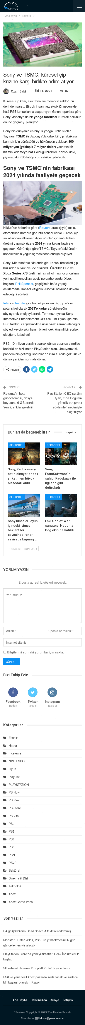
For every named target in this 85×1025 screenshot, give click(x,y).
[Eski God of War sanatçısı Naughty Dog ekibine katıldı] (61, 505)
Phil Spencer (24, 283)
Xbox (12, 894)
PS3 (11, 831)
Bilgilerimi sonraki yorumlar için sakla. (35, 652)
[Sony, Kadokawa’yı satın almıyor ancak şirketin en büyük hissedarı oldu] (24, 453)
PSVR (13, 862)
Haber (13, 745)
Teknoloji (15, 886)
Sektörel (16, 445)
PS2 (11, 823)
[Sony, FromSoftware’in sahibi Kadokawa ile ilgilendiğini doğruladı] (61, 453)
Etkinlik (13, 737)
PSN (12, 855)
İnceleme (15, 753)
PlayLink (14, 777)
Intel (6, 303)
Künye (55, 1000)
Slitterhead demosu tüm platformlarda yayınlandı (36, 968)
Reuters (45, 227)
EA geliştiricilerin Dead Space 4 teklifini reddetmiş (37, 931)
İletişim (68, 1000)
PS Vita (14, 816)
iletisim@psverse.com (51, 1018)
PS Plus (14, 800)
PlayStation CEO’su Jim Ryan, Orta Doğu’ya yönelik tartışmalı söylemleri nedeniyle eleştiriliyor (64, 402)
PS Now (14, 792)
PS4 (11, 839)
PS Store (15, 808)
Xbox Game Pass (21, 902)
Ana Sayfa (19, 1000)
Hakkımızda (39, 1000)
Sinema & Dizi (18, 878)
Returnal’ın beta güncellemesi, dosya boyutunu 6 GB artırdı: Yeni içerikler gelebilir (18, 400)
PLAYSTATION (19, 784)
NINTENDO (17, 761)
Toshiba (20, 303)
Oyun (12, 769)
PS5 (11, 847)
